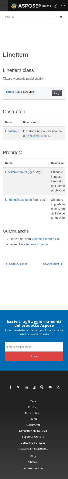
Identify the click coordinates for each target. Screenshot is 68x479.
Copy (57, 93)
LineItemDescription (18, 199)
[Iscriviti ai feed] (58, 387)
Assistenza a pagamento (33, 448)
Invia (34, 356)
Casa (33, 401)
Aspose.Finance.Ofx (46, 239)
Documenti (33, 425)
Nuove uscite (33, 413)
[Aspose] (25, 5)
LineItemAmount (16, 172)
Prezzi (33, 419)
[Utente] (56, 5)
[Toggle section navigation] (61, 16)
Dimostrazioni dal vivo (33, 431)
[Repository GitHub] (50, 387)
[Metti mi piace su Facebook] (10, 387)
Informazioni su (33, 468)
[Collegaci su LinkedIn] (26, 387)
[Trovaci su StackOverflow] (34, 387)
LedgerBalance (18, 263)
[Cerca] (63, 5)
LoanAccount (51, 263)
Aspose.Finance (37, 244)
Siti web (33, 462)
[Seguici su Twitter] (18, 387)
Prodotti (33, 407)
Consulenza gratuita (33, 442)
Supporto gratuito (33, 436)
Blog (33, 456)
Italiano (46, 5)
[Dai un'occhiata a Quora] (42, 387)
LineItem (11, 131)
